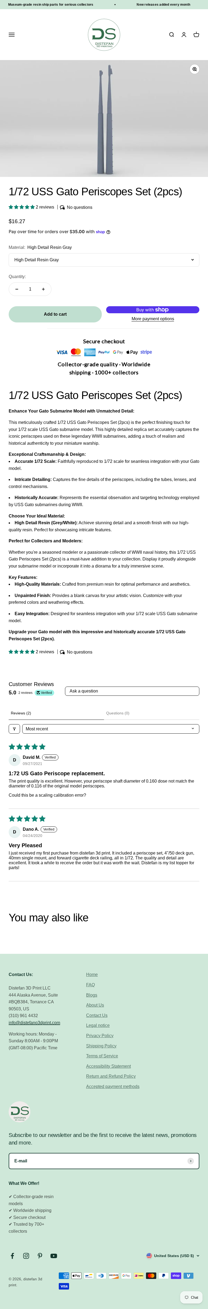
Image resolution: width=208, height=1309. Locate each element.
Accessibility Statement (108, 1066)
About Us (95, 1005)
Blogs (91, 995)
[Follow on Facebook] (12, 1255)
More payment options (153, 318)
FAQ (90, 984)
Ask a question (84, 691)
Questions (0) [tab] (117, 713)
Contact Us (97, 1015)
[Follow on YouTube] (53, 1255)
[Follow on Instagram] (26, 1255)
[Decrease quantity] (17, 289)
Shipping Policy (101, 1046)
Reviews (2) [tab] (21, 713)
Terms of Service (102, 1056)
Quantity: (17, 276)
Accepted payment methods (112, 1086)
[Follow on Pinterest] (40, 1255)
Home (92, 974)
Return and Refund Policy (111, 1076)
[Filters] (14, 729)
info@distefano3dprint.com (34, 1022)
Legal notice (98, 1025)
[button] (22, 207)
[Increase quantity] (43, 289)
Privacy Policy (99, 1035)
